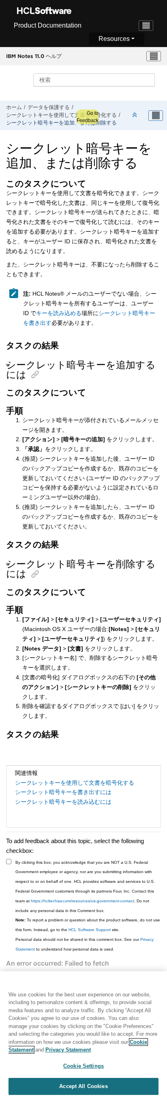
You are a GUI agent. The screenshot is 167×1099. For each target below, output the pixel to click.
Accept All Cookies (83, 1086)
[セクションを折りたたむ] (135, 115)
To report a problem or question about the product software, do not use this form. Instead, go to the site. (87, 925)
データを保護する (49, 107)
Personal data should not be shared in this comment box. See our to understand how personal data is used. (84, 944)
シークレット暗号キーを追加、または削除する (61, 123)
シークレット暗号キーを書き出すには (63, 792)
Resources (114, 38)
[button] (9, 365)
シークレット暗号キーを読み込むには (63, 801)
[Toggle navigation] (146, 25)
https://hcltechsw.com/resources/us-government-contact (82, 901)
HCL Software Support (90, 929)
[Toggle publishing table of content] (155, 115)
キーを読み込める (58, 313)
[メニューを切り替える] (153, 56)
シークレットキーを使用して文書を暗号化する (61, 115)
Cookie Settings (83, 1066)
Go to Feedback (87, 116)
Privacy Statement (68, 1050)
